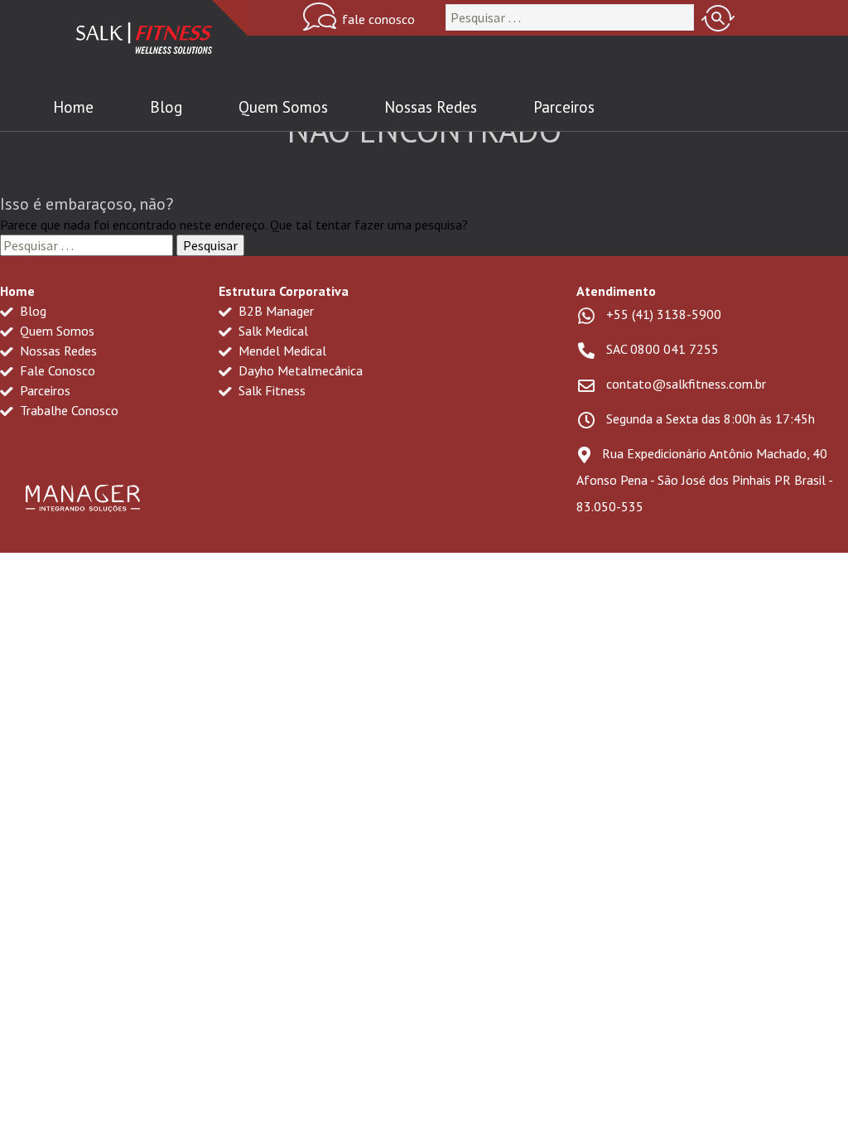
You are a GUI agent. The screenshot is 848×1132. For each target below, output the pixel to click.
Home (73, 107)
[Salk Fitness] (144, 42)
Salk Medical (271, 330)
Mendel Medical (280, 350)
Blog (166, 107)
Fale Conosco (56, 370)
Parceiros (564, 107)
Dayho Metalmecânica (299, 370)
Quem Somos (283, 107)
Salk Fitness (270, 390)
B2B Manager (274, 310)
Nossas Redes (430, 107)
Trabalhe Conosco (67, 410)
